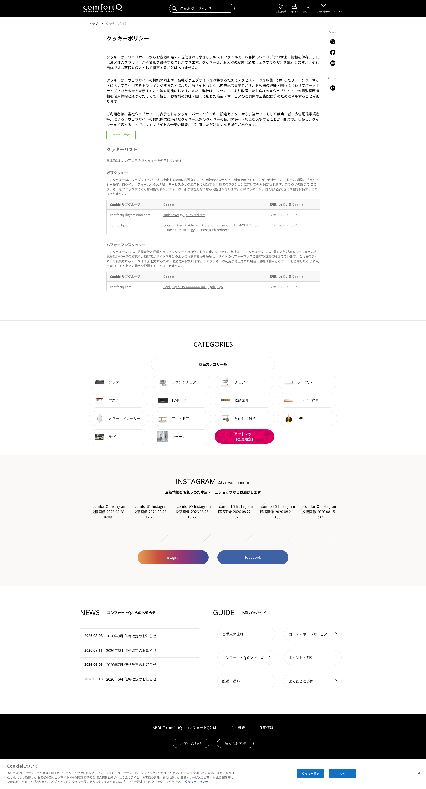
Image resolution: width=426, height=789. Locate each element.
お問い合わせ (190, 743)
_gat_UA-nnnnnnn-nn (189, 286)
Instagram (173, 557)
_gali (212, 286)
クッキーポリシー (118, 23)
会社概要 (238, 727)
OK (342, 773)
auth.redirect (195, 214)
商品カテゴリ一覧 (213, 364)
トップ (94, 23)
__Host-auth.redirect (213, 229)
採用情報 (266, 727)
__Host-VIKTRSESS (245, 225)
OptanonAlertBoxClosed (181, 225)
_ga (220, 286)
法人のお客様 (235, 743)
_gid (167, 286)
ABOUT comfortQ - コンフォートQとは (185, 727)
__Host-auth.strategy (179, 229)
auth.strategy (173, 214)
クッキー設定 (121, 135)
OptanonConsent (215, 225)
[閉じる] (419, 773)
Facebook (253, 557)
